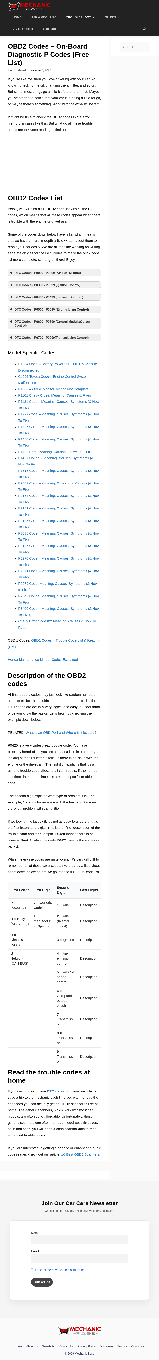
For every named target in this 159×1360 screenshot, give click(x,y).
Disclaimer (106, 1346)
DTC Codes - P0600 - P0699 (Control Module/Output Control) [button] (52, 323)
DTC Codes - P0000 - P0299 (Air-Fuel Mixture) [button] (48, 272)
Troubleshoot (78, 17)
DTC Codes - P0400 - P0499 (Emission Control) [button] (49, 297)
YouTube (50, 29)
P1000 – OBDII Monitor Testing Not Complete (53, 389)
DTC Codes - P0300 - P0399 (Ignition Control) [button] (47, 285)
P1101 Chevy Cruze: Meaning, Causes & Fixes (54, 395)
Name (35, 1232)
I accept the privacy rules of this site (59, 1269)
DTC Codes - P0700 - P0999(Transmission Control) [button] (52, 337)
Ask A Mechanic (44, 17)
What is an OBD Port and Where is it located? (61, 733)
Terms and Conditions (131, 1346)
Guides (110, 17)
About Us (32, 1346)
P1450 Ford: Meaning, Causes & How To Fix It (54, 452)
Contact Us (66, 1346)
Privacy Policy (87, 1346)
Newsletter (48, 1346)
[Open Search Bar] (144, 29)
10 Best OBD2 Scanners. (80, 1154)
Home (17, 17)
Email (35, 1251)
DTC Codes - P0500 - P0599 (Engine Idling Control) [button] (52, 309)
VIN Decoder (23, 29)
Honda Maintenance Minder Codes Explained (43, 660)
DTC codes (55, 1091)
